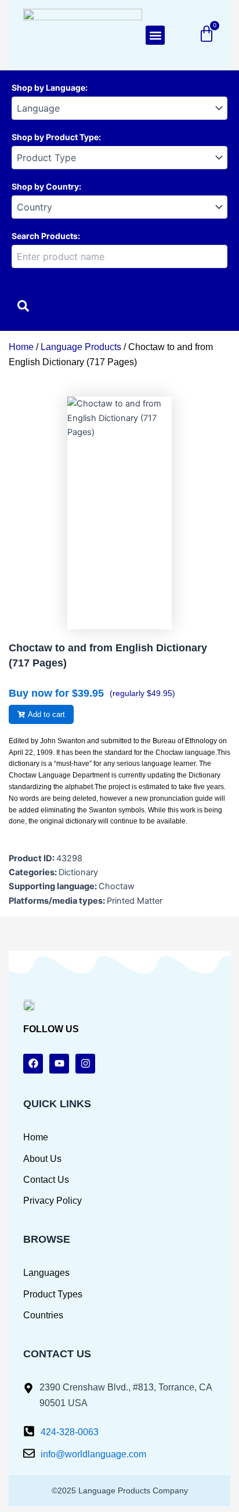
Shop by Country (45, 186)
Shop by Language (48, 87)
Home (21, 347)
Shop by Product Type (55, 137)
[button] (155, 35)
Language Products (81, 347)
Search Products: (46, 236)
